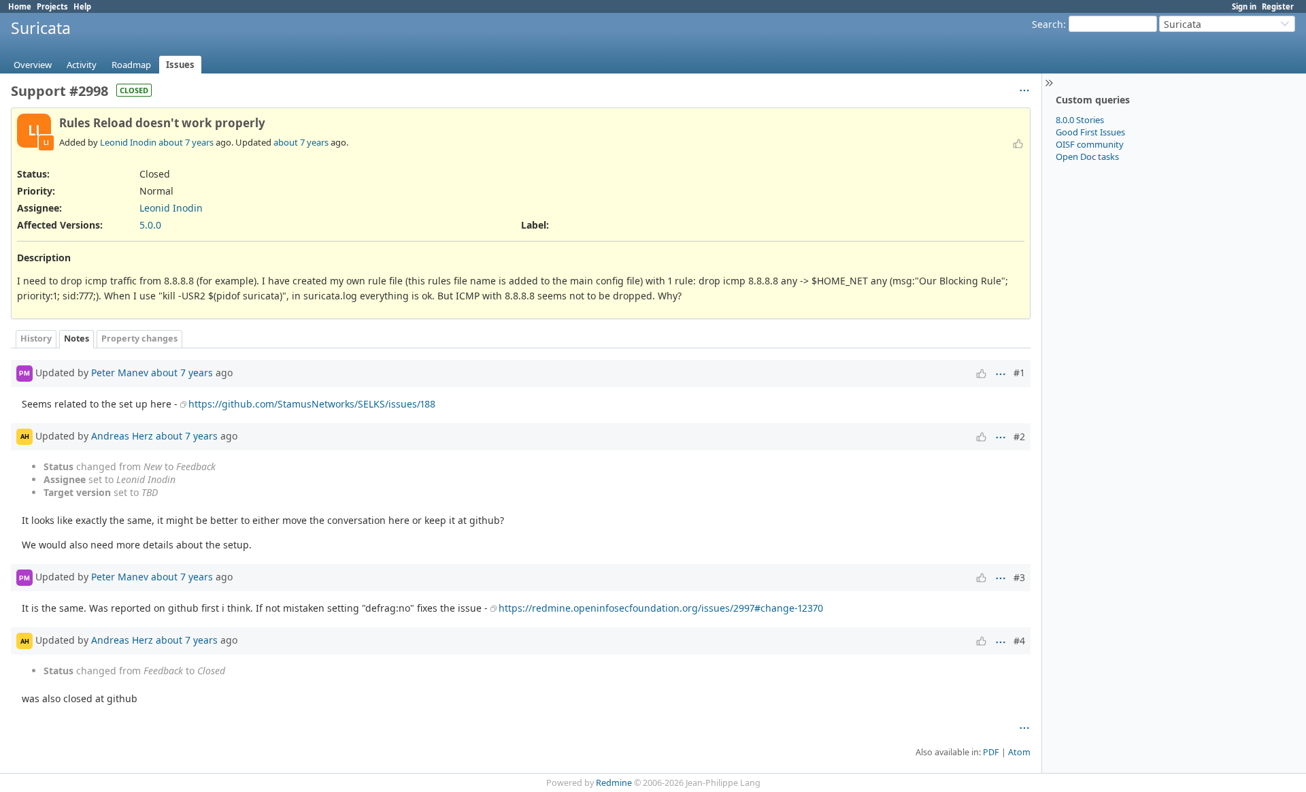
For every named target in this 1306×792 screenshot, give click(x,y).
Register (1278, 6)
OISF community (1090, 144)
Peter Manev (119, 371)
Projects (52, 6)
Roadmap (131, 65)
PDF (991, 752)
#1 (1019, 372)
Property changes (139, 338)
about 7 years (186, 142)
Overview (33, 65)
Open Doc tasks (1087, 156)
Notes (76, 338)
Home (19, 6)
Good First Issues (1090, 132)
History (36, 338)
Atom (1019, 752)
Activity (82, 65)
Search (1047, 24)
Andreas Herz (122, 435)
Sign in (1244, 6)
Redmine (614, 783)
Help (82, 6)
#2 (1019, 436)
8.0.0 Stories (1080, 120)
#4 (1019, 640)
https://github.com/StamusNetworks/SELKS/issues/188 (311, 403)
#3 (1019, 577)
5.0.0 (150, 224)
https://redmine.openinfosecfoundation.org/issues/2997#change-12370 (661, 607)
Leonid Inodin (128, 142)
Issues (180, 65)
